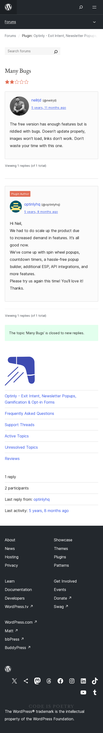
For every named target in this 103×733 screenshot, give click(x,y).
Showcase (63, 539)
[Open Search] (81, 7)
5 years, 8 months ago (41, 212)
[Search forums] (55, 51)
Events (60, 589)
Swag (61, 606)
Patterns (61, 565)
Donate (63, 598)
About (10, 539)
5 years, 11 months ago (48, 107)
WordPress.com (21, 622)
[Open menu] (95, 7)
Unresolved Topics (21, 447)
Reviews (12, 458)
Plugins (60, 556)
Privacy (11, 565)
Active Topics (17, 436)
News (10, 548)
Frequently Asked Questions (29, 413)
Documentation (18, 589)
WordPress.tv (19, 606)
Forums (10, 22)
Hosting (11, 556)
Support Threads (19, 424)
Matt (11, 630)
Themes (61, 548)
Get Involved (65, 581)
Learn (10, 581)
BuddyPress (18, 647)
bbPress (14, 639)
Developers (15, 598)
